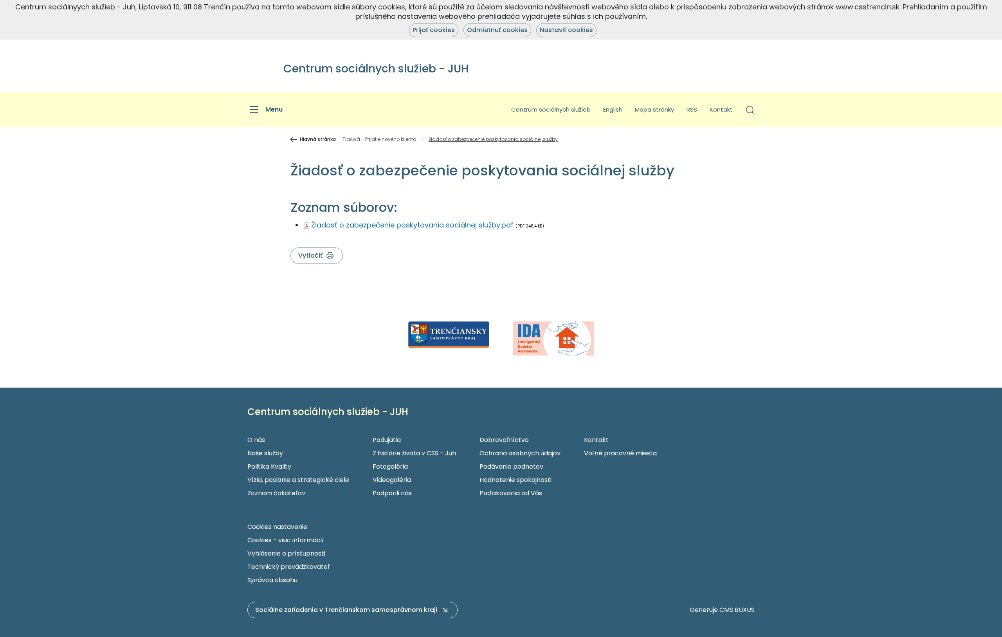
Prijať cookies (434, 29)
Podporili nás (392, 493)
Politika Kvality (269, 466)
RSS (692, 109)
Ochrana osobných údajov (519, 453)
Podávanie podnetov (511, 466)
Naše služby (265, 453)
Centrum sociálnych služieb (551, 109)
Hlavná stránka (318, 139)
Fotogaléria (390, 466)
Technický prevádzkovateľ (288, 566)
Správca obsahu (272, 580)
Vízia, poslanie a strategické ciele (298, 479)
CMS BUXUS (737, 609)
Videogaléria (392, 479)
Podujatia (387, 439)
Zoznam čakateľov (276, 493)
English (612, 109)
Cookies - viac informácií (285, 540)
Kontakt (721, 109)
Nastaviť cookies (566, 29)
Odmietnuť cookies (497, 29)
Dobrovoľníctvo (504, 439)
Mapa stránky (654, 109)
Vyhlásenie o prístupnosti (286, 553)
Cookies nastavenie (277, 526)
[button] (750, 109)
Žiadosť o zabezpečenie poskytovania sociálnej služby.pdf (413, 225)
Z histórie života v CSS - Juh (414, 453)
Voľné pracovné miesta (620, 453)
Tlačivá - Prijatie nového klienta (379, 139)
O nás (256, 439)
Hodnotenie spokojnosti (515, 479)
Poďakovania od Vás (510, 493)
